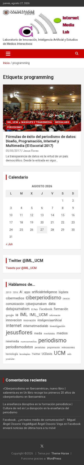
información (54, 315)
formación (61, 309)
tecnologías (25, 354)
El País (34, 309)
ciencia (66, 298)
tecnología (12, 354)
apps (27, 292)
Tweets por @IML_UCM (21, 268)
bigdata (63, 292)
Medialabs (62, 122)
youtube (10, 359)
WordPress (54, 458)
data (51, 304)
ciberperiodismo (43, 297)
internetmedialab (35, 326)
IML (24, 314)
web (69, 354)
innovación (29, 320)
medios (62, 333)
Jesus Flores (30, 150)
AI (21, 292)
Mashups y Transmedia (36, 122)
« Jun (9, 244)
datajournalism (17, 309)
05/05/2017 (13, 150)
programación (53, 347)
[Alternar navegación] (8, 53)
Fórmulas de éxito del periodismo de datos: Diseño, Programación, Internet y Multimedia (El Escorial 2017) (41, 141)
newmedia (12, 341)
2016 (15, 292)
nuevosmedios (29, 341)
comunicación (15, 304)
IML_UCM (12, 122)
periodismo (52, 340)
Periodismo (14, 127)
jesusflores (19, 332)
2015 (8, 292)
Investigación (57, 326)
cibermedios (15, 298)
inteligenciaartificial (50, 320)
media (38, 333)
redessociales (68, 347)
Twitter (36, 354)
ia (16, 315)
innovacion (14, 320)
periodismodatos (19, 347)
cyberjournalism (36, 304)
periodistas (40, 347)
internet (13, 325)
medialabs (49, 333)
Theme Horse (60, 453)
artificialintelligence (44, 292)
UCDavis (47, 354)
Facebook (45, 309)
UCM (59, 353)
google (10, 315)
